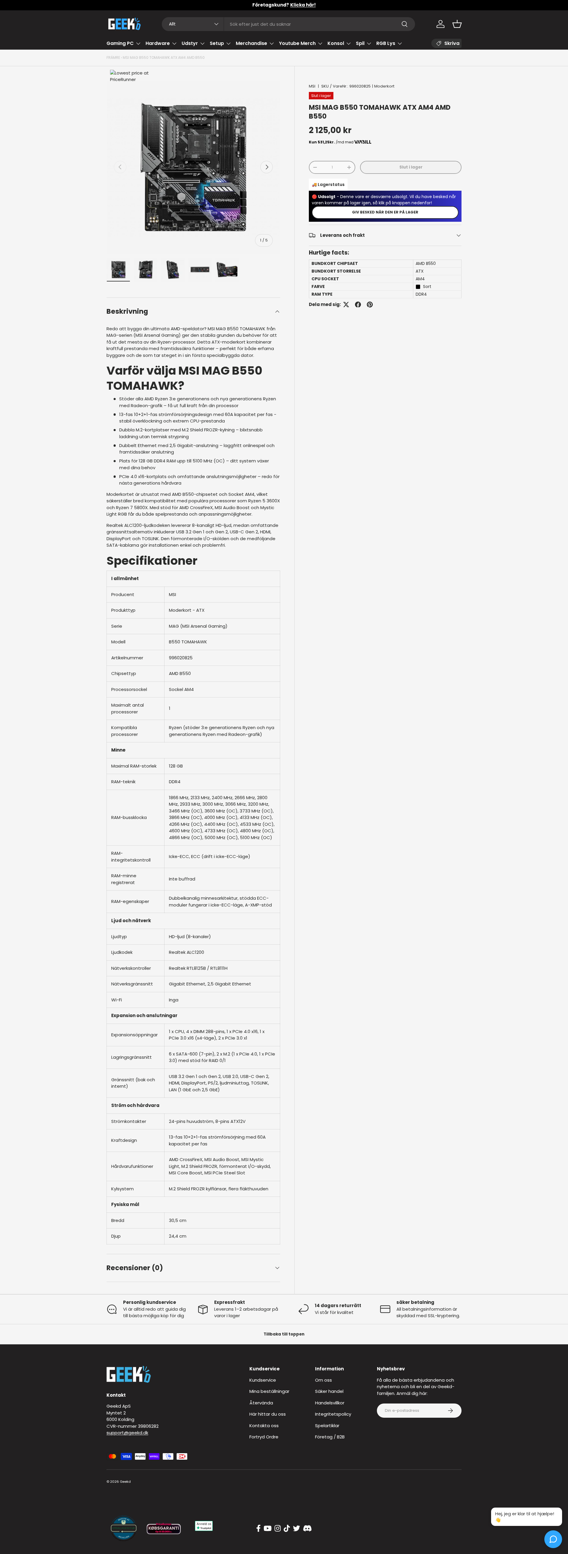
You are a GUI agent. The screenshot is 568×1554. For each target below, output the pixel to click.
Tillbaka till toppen (284, 1334)
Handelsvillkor (329, 1403)
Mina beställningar (269, 1391)
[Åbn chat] (553, 1539)
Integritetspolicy (333, 1414)
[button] (457, 23)
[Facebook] (258, 1528)
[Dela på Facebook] (358, 304)
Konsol (335, 43)
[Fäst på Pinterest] (370, 304)
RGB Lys (385, 43)
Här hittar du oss (267, 1414)
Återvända (261, 1403)
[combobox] (288, 24)
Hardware (158, 43)
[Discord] (307, 1528)
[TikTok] (287, 1528)
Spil (360, 43)
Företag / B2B (330, 1437)
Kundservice (262, 1380)
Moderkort (384, 86)
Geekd (125, 1481)
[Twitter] (296, 1528)
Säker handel (329, 1391)
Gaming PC (120, 43)
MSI (312, 86)
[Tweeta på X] (346, 304)
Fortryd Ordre (263, 1437)
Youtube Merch (297, 43)
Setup (217, 43)
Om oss (323, 1380)
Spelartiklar (327, 1425)
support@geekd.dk (127, 1433)
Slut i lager (410, 167)
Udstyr (190, 43)
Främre (113, 57)
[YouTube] (268, 1528)
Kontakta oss (264, 1425)
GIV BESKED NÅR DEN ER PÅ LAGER (385, 212)
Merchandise (251, 43)
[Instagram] (278, 1528)
